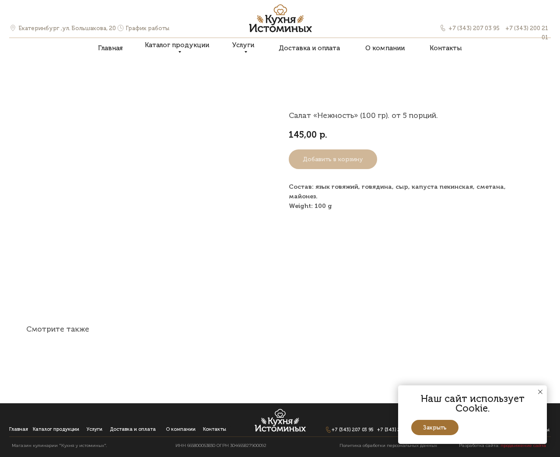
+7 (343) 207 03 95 (474, 28)
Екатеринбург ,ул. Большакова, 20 (67, 28)
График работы (147, 28)
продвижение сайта (523, 445)
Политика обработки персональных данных (388, 445)
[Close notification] (540, 392)
